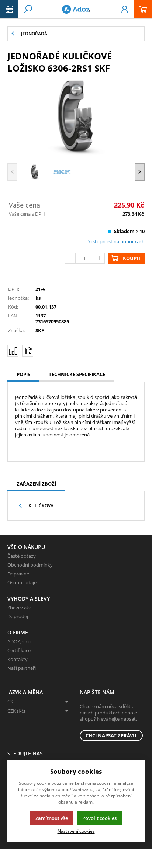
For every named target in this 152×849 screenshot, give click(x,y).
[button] (9, 9)
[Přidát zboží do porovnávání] (12, 351)
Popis (23, 374)
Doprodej (17, 616)
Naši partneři (21, 668)
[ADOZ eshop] (76, 9)
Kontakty (17, 659)
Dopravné (18, 573)
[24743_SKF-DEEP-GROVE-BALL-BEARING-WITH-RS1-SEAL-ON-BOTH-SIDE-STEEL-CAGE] (76, 117)
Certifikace (19, 650)
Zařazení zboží (36, 483)
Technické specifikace (77, 374)
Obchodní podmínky (30, 564)
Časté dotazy (21, 556)
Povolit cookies (99, 818)
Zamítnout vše (51, 818)
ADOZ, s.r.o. (19, 641)
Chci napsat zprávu (111, 735)
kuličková (40, 505)
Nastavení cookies (76, 831)
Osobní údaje (22, 582)
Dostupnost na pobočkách (115, 241)
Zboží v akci (19, 607)
